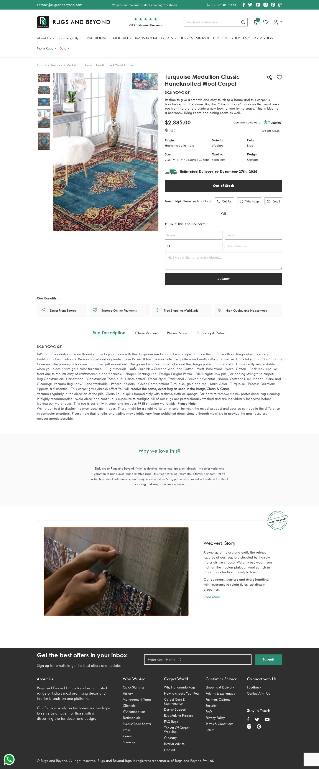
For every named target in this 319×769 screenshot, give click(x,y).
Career (128, 736)
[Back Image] (44, 102)
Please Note (177, 333)
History (128, 693)
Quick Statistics (133, 687)
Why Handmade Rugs (179, 687)
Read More (212, 597)
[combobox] (216, 22)
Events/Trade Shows (137, 724)
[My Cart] (255, 22)
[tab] (109, 333)
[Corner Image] (44, 78)
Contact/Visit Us (258, 693)
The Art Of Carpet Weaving (176, 730)
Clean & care (146, 333)
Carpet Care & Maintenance (174, 701)
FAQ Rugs (171, 722)
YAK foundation (134, 712)
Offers (210, 730)
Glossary (170, 738)
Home (41, 65)
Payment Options (218, 700)
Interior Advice (174, 744)
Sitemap (129, 742)
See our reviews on (248, 122)
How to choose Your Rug (181, 693)
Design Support (175, 709)
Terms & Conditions (219, 724)
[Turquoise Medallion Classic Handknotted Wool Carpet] (44, 119)
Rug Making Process (178, 716)
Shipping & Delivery (220, 687)
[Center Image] (44, 90)
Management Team (137, 700)
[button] (174, 131)
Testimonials (131, 718)
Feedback (254, 687)
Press (126, 730)
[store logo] (73, 22)
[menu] (159, 45)
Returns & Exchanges (220, 693)
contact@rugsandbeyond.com (59, 5)
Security (211, 706)
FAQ (209, 712)
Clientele (129, 706)
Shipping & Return (211, 333)
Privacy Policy (215, 718)
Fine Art (169, 750)
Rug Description (108, 332)
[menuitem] (45, 38)
